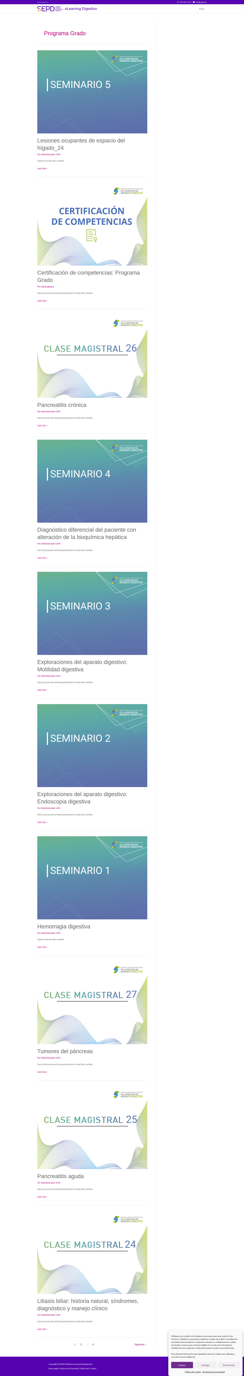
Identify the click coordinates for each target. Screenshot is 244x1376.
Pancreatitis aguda (60, 1176)
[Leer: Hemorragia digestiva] (92, 877)
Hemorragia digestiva (63, 926)
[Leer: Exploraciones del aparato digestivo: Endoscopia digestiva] (92, 745)
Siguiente (141, 1344)
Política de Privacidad (68, 1368)
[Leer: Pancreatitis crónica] (92, 356)
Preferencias (229, 1365)
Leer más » (42, 168)
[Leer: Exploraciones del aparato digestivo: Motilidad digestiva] (92, 613)
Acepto (182, 1365)
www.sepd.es (42, 2)
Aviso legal (53, 1368)
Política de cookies (193, 1372)
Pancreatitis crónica (61, 405)
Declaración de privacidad (213, 1372)
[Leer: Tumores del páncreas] (92, 1002)
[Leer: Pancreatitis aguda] (92, 1127)
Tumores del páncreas (65, 1051)
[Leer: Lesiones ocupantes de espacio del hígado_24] (92, 91)
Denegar (205, 1365)
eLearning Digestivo (81, 9)
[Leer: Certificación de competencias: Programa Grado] (92, 223)
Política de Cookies (88, 1368)
